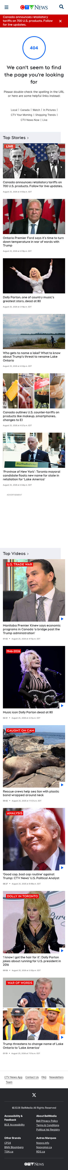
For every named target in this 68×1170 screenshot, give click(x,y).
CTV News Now (30, 119)
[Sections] (6, 7)
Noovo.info (42, 1142)
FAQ (44, 1077)
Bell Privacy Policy (47, 1120)
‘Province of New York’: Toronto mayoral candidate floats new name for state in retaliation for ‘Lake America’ (31, 475)
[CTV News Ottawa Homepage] (34, 7)
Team (9, 1082)
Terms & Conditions (47, 1125)
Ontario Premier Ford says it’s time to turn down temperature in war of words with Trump (33, 241)
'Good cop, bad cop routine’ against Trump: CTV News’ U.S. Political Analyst (31, 876)
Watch (36, 109)
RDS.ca (40, 1151)
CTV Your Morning (21, 114)
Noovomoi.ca (44, 1147)
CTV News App (13, 1077)
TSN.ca (8, 1151)
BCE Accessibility (14, 1124)
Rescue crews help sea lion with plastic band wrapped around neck (31, 793)
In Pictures (49, 109)
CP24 (7, 1142)
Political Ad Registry (48, 1129)
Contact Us (32, 1077)
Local (14, 109)
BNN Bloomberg (14, 1147)
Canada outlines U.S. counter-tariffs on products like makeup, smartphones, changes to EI (31, 416)
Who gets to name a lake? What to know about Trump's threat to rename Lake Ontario (31, 356)
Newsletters (56, 1077)
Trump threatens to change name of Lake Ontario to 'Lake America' (33, 1046)
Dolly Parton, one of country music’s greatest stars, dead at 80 (28, 299)
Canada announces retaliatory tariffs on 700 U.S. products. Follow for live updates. (33, 184)
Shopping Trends (45, 114)
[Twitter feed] (34, 1095)
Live (44, 119)
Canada (25, 109)
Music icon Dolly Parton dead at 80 (28, 712)
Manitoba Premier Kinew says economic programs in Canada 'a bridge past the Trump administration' (32, 629)
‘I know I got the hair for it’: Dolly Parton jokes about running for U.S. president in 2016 (32, 961)
